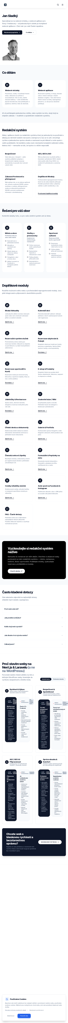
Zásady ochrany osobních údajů (15, 1010)
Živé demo (41, 352)
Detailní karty (46, 679)
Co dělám (29, 32)
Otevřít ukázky (15, 571)
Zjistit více (8, 322)
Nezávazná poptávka (11, 32)
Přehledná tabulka (58, 679)
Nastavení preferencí (37, 1010)
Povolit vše (24, 1015)
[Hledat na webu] (58, 5)
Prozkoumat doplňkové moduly (48, 193)
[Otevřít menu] (62, 5)
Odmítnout (10, 1015)
